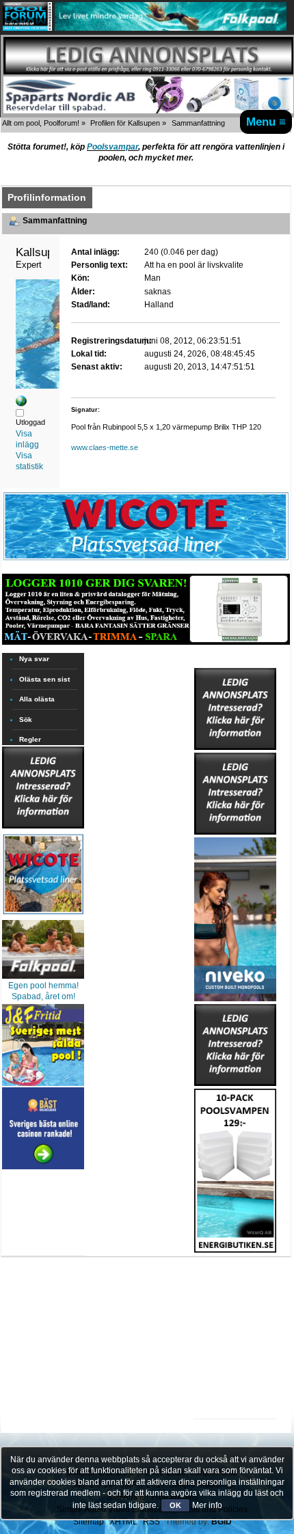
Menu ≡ (266, 121)
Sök (25, 719)
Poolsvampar (112, 147)
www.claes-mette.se (104, 447)
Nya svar (34, 659)
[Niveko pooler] (235, 916)
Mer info (207, 1505)
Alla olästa (37, 699)
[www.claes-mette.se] (21, 403)
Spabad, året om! (43, 996)
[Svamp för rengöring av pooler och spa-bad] (235, 1168)
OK (175, 1505)
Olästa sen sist (44, 679)
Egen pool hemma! (43, 985)
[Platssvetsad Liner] (146, 560)
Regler (30, 739)
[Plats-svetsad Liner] (43, 916)
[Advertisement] (235, 1295)
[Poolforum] (27, 28)
